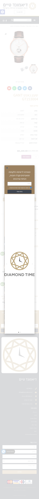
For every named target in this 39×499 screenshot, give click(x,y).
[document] (19, 249)
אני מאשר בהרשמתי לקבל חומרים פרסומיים (20, 188)
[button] (7, 168)
